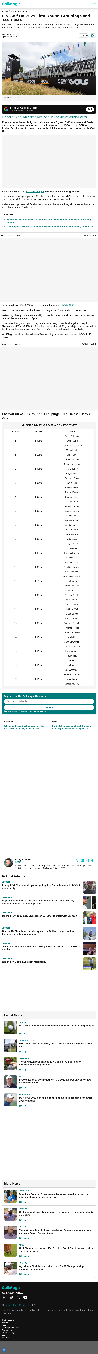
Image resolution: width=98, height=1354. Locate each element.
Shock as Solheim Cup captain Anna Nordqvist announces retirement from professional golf (53, 1195)
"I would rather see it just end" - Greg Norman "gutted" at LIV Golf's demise (41, 948)
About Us (5, 1323)
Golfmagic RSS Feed (10, 1328)
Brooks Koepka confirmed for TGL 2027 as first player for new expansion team (55, 1081)
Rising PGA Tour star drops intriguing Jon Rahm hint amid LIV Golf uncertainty (41, 887)
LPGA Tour (24, 1191)
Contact (5, 1325)
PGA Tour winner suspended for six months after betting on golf (56, 1025)
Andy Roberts (8, 34)
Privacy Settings (8, 1332)
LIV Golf (22, 11)
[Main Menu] (94, 4)
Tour (13, 11)
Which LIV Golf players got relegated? (24, 961)
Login (4, 1335)
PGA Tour (23, 1022)
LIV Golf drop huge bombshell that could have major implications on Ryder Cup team (71, 727)
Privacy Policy (52, 711)
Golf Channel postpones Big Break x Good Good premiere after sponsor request (56, 1249)
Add (90, 109)
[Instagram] (11, 1298)
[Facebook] (4, 1298)
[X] (18, 1298)
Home (5, 11)
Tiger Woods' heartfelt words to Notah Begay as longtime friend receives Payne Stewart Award (56, 1231)
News (21, 1245)
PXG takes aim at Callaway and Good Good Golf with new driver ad (56, 1045)
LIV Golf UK (67, 305)
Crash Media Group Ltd (17, 1305)
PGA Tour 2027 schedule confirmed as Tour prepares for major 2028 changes (55, 1099)
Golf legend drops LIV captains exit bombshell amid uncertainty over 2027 (50, 226)
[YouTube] (26, 1298)
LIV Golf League (35, 191)
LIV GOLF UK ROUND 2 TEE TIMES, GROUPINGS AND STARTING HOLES (44, 117)
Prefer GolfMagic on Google (23, 108)
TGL (21, 1076)
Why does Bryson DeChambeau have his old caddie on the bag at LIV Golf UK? (24, 727)
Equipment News (27, 1040)
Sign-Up (5, 1337)
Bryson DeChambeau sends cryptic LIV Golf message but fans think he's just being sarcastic (38, 932)
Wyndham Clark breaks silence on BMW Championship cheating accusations (51, 1267)
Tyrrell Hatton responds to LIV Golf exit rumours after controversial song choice (50, 1063)
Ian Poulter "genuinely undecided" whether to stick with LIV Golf (39, 916)
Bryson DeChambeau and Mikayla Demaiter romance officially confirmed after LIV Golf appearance (38, 902)
